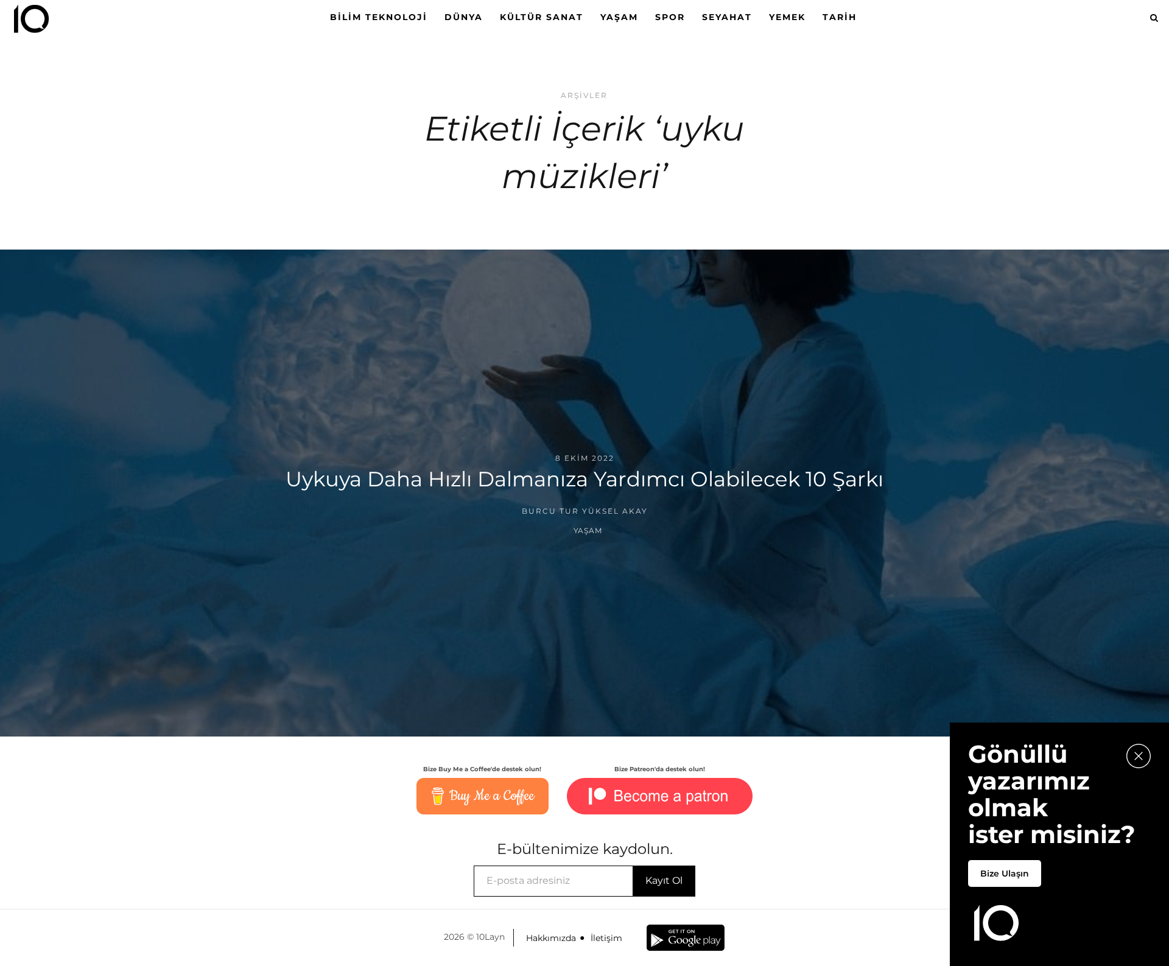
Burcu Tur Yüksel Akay (585, 511)
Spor (670, 17)
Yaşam (619, 17)
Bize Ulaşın (1004, 873)
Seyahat (727, 17)
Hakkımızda (551, 938)
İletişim (606, 938)
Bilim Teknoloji (378, 17)
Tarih (840, 17)
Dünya (463, 17)
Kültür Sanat (541, 17)
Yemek (787, 17)
